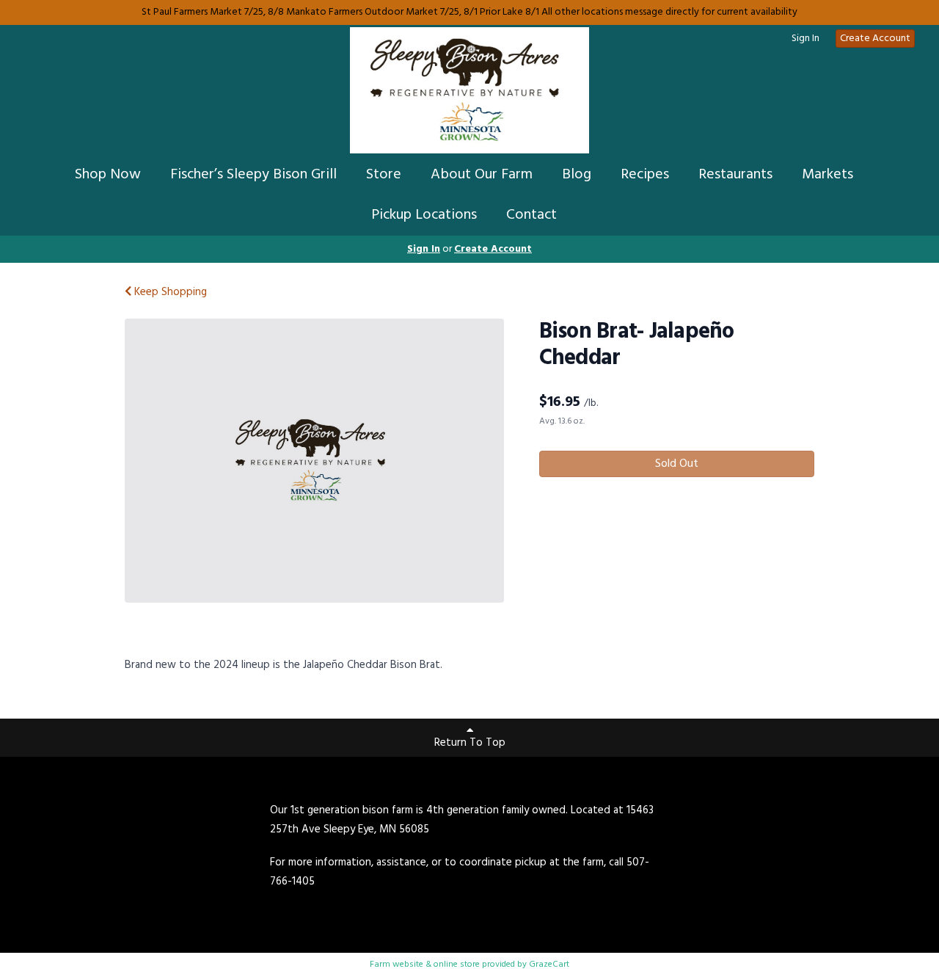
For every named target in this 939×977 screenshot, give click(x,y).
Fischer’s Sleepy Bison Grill (253, 174)
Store (383, 174)
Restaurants (735, 174)
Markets (827, 174)
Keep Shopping (169, 292)
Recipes (645, 174)
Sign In (805, 39)
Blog (576, 174)
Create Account (875, 38)
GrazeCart (549, 964)
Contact (531, 215)
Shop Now (108, 174)
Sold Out (676, 463)
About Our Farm (482, 174)
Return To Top (469, 743)
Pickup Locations (424, 215)
